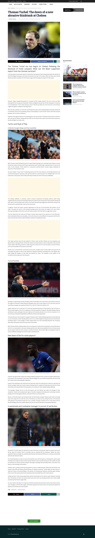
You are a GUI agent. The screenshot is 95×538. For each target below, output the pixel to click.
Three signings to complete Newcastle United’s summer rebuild (79, 85)
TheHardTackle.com (15, 534)
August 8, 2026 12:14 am (77, 104)
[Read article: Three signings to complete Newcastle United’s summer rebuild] (67, 86)
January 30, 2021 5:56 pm (23, 19)
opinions (13, 8)
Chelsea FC (13, 489)
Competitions (42, 4)
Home (10, 4)
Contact (24, 1)
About (9, 1)
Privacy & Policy (19, 1)
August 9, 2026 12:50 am (69, 79)
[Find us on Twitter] (81, 1)
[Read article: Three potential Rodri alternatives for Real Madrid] (67, 102)
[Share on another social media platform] (58, 61)
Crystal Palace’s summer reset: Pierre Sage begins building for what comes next (74, 76)
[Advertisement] (34, 90)
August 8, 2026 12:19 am (77, 96)
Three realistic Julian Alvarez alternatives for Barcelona (79, 93)
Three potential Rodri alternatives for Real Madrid (78, 101)
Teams (51, 4)
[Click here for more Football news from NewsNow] (68, 10)
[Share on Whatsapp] (55, 61)
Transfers (27, 4)
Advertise (13, 1)
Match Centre (18, 4)
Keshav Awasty (12, 19)
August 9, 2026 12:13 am (77, 88)
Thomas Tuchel (21, 489)
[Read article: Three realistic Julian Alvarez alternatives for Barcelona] (67, 94)
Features (34, 4)
